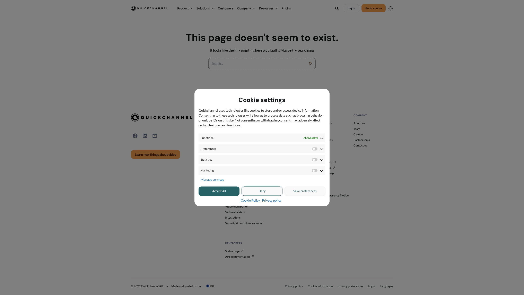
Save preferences (305, 191)
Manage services (212, 180)
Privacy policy (271, 200)
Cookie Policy (250, 200)
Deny (262, 191)
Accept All (219, 191)
